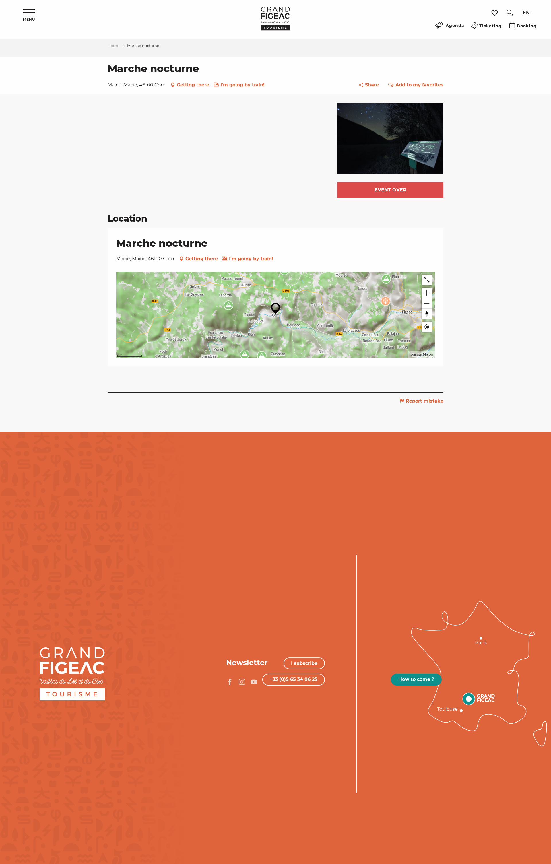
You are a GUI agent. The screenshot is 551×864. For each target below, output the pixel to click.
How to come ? (416, 679)
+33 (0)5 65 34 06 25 (293, 679)
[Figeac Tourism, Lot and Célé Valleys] (275, 22)
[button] (510, 12)
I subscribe (304, 663)
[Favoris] (495, 13)
